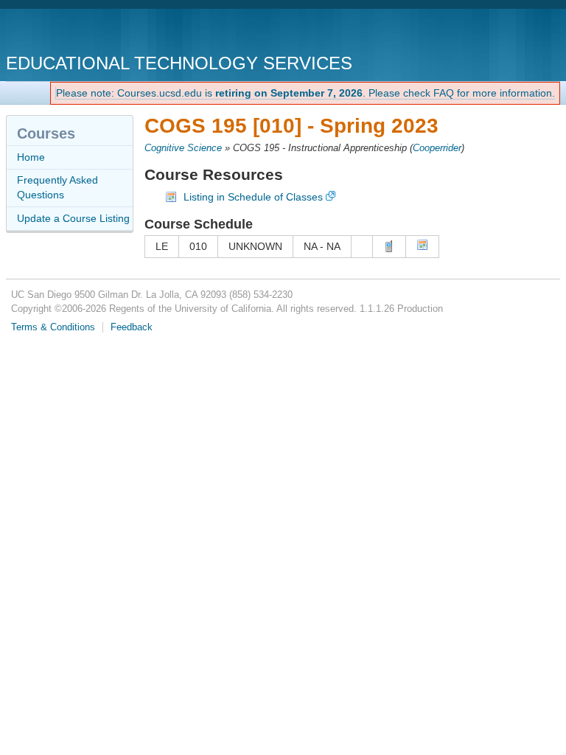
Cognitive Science (183, 148)
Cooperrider (437, 148)
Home (31, 157)
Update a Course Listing (73, 218)
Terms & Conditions (53, 327)
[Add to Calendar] (422, 247)
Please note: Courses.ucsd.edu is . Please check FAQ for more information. (305, 93)
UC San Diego (90, 32)
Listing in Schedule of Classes (253, 197)
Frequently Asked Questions (57, 187)
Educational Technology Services (179, 63)
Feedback (132, 327)
